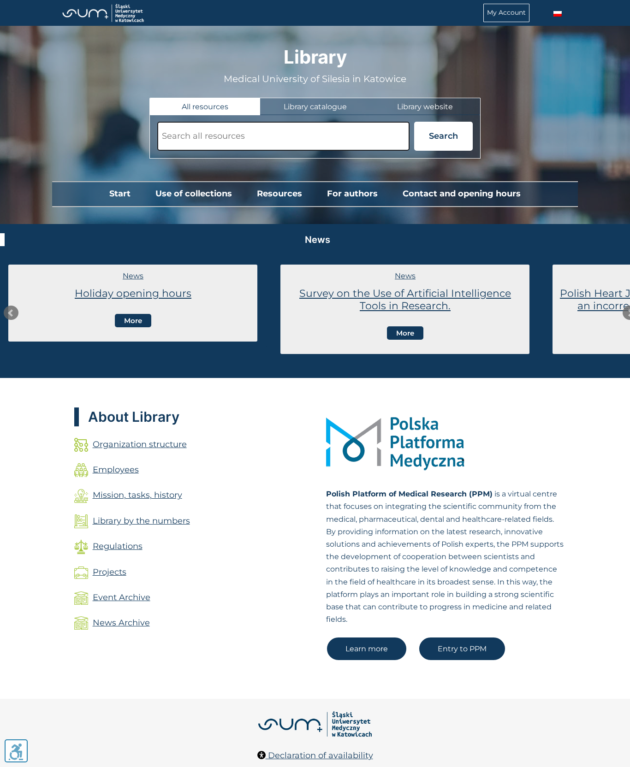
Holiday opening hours (133, 293)
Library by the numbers (141, 521)
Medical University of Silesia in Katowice (315, 78)
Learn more (366, 648)
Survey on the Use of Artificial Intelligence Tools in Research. (405, 299)
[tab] (205, 106)
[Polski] (557, 14)
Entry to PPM (462, 648)
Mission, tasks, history (137, 495)
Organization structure (140, 444)
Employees (116, 470)
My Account (506, 12)
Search (443, 136)
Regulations (118, 546)
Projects (109, 572)
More (133, 320)
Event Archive (121, 597)
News (133, 275)
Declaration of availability (319, 755)
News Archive (121, 623)
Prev (11, 313)
